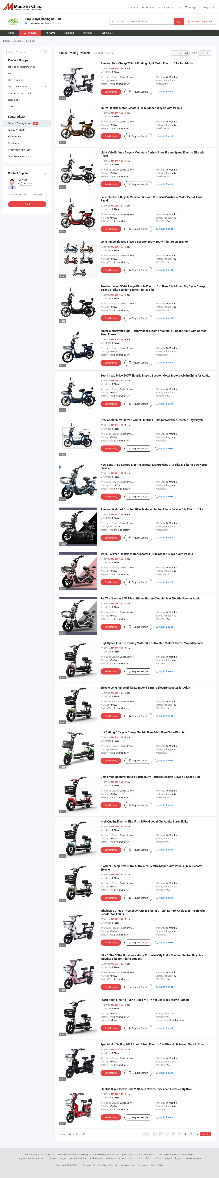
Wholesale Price (114, 1154)
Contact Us (107, 32)
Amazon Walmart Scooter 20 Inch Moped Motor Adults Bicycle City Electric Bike (152, 509)
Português (51, 1158)
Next (204, 1134)
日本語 (140, 1158)
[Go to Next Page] (208, 53)
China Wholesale (96, 1154)
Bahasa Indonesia (193, 1158)
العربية (121, 1158)
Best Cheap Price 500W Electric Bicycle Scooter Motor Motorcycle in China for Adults (155, 375)
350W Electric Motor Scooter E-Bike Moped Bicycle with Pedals (141, 108)
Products (31, 32)
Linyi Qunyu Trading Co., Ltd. (43, 19)
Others (11, 106)
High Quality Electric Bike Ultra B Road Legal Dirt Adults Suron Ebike (144, 821)
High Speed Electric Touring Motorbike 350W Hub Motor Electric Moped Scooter (152, 643)
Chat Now (27, 183)
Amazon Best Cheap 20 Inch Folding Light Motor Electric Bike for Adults (147, 63)
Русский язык (76, 1158)
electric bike (14, 99)
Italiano (88, 1158)
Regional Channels (147, 1154)
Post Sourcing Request (202, 21)
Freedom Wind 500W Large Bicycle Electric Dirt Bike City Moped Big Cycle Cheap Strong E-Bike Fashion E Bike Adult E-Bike (153, 288)
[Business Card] (45, 173)
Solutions (69, 32)
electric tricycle (15, 79)
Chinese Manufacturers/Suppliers (71, 1154)
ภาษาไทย (157, 1158)
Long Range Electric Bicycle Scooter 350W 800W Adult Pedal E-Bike (144, 241)
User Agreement (127, 1165)
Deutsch (98, 1158)
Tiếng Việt (177, 1158)
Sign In (134, 7)
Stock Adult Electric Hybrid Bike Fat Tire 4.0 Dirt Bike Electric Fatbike (145, 1000)
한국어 (130, 1158)
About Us (50, 32)
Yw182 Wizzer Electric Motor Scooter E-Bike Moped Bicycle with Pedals (147, 554)
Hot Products (31, 1154)
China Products (47, 1154)
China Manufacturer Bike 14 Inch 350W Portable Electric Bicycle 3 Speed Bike (151, 776)
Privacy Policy (157, 1165)
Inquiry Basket (166, 91)
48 (84, 1134)
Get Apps (192, 7)
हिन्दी (147, 1158)
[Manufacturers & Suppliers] (23, 6)
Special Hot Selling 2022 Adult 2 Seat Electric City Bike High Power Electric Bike (152, 1044)
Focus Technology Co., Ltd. (88, 1165)
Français (63, 1158)
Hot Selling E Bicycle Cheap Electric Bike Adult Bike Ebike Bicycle (143, 732)
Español (39, 1158)
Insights (190, 1154)
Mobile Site (179, 1154)
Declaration (143, 1165)
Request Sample (140, 91)
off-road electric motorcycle (21, 66)
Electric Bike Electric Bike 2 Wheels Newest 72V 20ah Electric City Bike (146, 1089)
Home (11, 32)
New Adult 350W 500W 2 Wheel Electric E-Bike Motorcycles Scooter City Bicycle (152, 420)
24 (70, 1134)
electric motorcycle (17, 86)
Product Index (165, 1154)
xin (9, 73)
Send (27, 204)
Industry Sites (130, 1154)
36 (77, 1134)
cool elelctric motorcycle (20, 93)
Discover (87, 32)
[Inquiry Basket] (179, 7)
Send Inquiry (111, 91)
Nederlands (111, 1158)
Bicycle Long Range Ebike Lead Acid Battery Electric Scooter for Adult (145, 687)
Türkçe (167, 1158)
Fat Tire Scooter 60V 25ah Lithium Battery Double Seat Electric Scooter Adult (150, 598)
